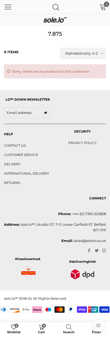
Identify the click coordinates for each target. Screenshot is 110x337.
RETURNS (12, 183)
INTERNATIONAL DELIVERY (26, 173)
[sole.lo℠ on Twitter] (96, 250)
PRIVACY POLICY (82, 143)
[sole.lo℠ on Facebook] (89, 250)
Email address (19, 112)
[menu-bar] (8, 7)
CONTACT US (15, 145)
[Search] (56, 7)
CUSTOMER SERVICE (21, 155)
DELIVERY (12, 164)
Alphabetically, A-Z (81, 53)
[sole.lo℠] (55, 20)
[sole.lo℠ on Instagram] (104, 250)
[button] (45, 113)
